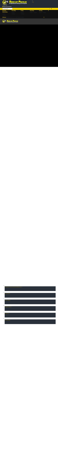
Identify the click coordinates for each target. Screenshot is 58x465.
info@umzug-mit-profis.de (7, 6)
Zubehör (7, 313)
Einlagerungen (8, 306)
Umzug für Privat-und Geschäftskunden (13, 287)
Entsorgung (7, 320)
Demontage (7, 300)
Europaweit (7, 293)
